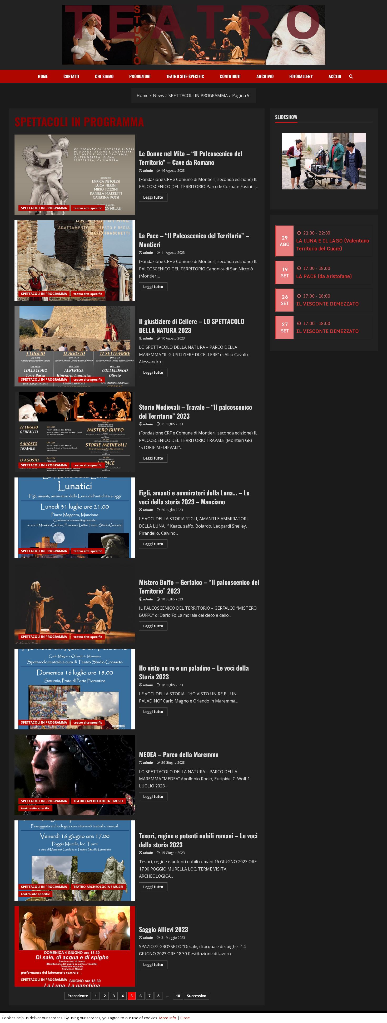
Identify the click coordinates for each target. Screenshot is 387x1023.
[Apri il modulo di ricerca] (351, 76)
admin (148, 170)
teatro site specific (87, 208)
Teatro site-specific (185, 76)
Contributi (230, 76)
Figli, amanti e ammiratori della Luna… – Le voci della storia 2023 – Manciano (74, 517)
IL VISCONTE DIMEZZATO (327, 304)
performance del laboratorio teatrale (49, 972)
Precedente (77, 995)
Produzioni (140, 76)
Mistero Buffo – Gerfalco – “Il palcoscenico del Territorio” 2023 (74, 603)
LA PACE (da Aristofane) (324, 276)
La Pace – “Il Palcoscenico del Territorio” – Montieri (74, 260)
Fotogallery (301, 76)
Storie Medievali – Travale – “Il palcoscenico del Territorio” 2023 (74, 432)
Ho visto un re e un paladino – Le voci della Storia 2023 (74, 689)
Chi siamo (104, 76)
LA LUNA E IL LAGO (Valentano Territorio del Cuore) (332, 245)
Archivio (265, 76)
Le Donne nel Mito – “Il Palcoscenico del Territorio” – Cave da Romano (74, 175)
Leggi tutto (155, 198)
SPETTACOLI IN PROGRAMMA (44, 208)
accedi (335, 76)
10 (178, 995)
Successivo (196, 995)
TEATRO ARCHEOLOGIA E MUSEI (98, 801)
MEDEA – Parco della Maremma (74, 775)
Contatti (71, 76)
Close (185, 1017)
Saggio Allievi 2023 (74, 946)
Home (43, 76)
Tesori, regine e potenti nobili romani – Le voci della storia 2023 (74, 860)
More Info (167, 1017)
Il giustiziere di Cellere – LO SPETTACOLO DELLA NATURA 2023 (74, 346)
